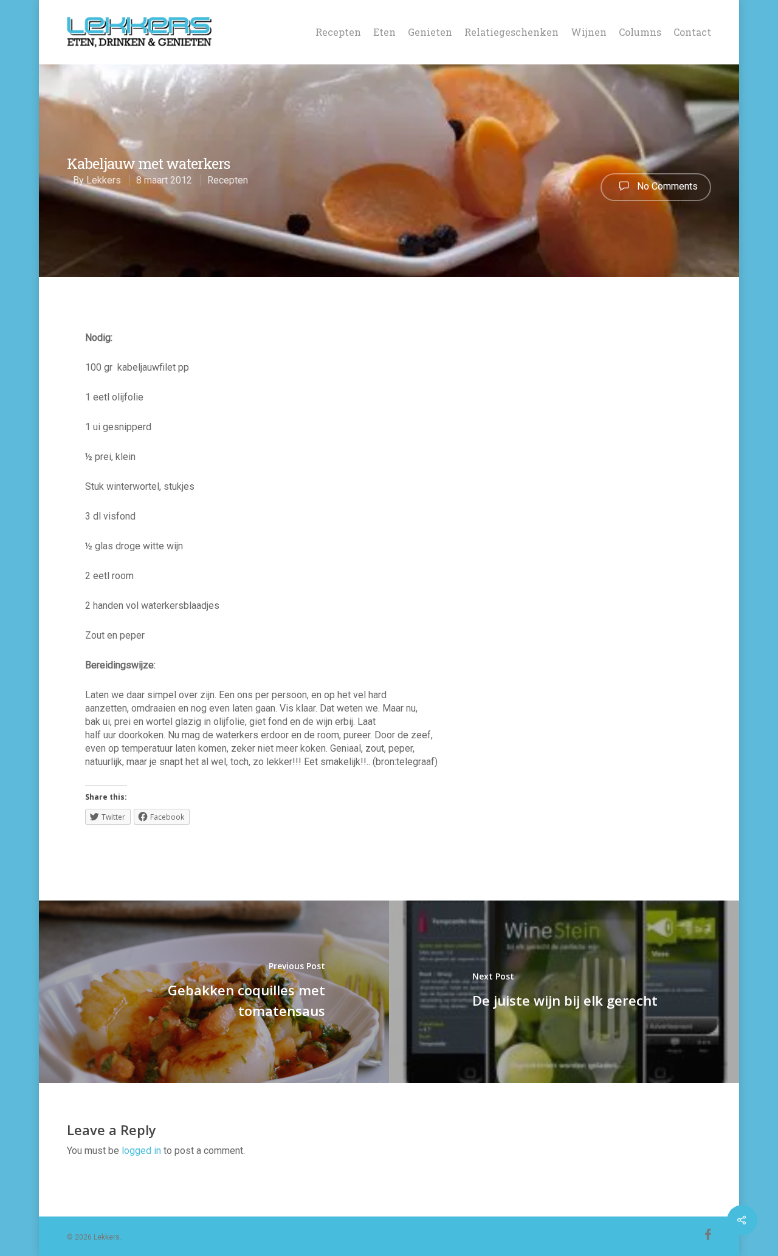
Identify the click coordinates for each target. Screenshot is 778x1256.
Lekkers (103, 180)
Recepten (338, 32)
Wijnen (589, 32)
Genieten (430, 32)
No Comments (666, 186)
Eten (384, 32)
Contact (692, 32)
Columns (640, 32)
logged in (141, 1150)
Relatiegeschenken (511, 32)
